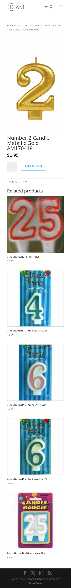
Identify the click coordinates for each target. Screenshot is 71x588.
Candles (47, 25)
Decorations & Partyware (28, 25)
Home (10, 25)
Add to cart (33, 166)
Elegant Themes (35, 579)
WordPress (35, 583)
